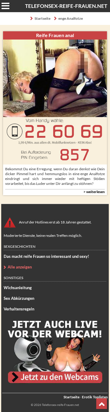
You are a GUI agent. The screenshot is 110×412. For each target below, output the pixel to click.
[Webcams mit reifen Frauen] (55, 351)
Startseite (42, 18)
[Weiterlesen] (55, 191)
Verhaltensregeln (19, 308)
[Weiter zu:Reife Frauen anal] (55, 78)
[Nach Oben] (101, 403)
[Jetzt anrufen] (55, 140)
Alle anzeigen (20, 267)
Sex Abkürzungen (19, 298)
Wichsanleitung (18, 287)
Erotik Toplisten (95, 397)
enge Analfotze (70, 18)
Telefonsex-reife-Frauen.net (66, 6)
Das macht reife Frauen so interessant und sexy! (46, 256)
